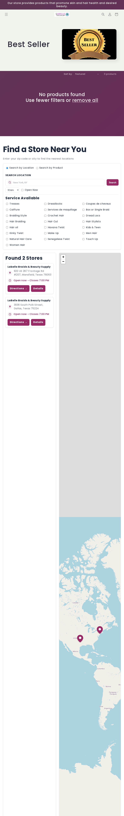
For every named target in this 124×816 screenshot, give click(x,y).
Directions (17, 288)
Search (112, 182)
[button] (6, 14)
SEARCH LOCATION (18, 175)
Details (38, 288)
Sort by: (68, 74)
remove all (85, 100)
